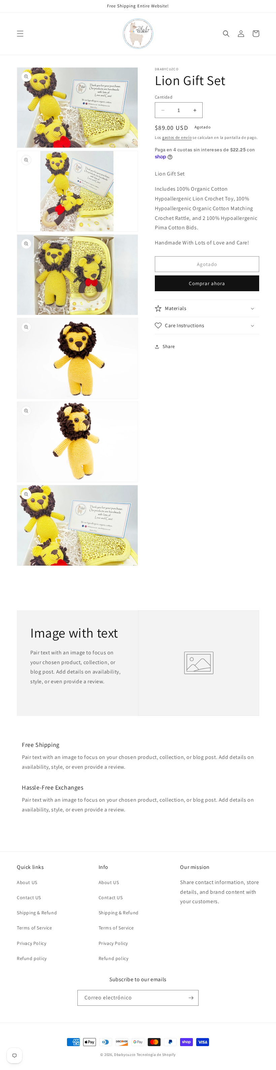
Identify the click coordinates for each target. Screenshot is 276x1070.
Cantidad (163, 97)
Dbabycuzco (125, 1054)
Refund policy (32, 958)
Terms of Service (34, 928)
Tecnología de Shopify (156, 1054)
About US (27, 882)
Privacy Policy (31, 943)
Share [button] (169, 346)
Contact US (29, 897)
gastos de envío (177, 137)
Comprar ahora (207, 283)
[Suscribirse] (190, 998)
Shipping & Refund (37, 913)
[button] (20, 33)
